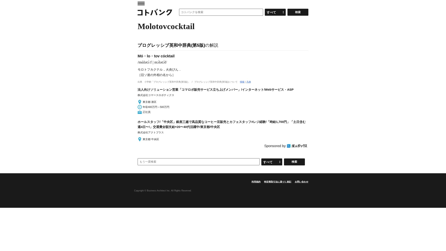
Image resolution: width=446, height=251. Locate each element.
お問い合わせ (301, 181)
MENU (141, 3)
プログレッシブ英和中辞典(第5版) (171, 45)
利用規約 (256, 181)
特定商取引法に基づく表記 (277, 181)
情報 (242, 82)
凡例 (248, 82)
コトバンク (155, 12)
